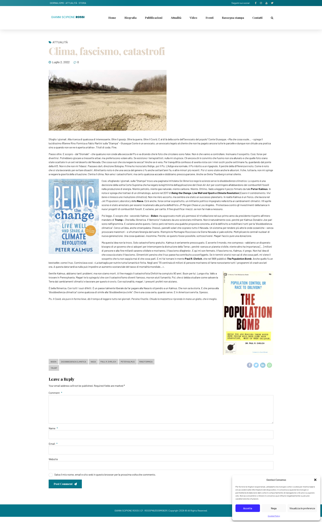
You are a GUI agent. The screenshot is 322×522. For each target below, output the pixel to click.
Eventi (209, 17)
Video (193, 17)
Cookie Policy (274, 516)
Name (53, 428)
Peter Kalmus (128, 361)
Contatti (257, 17)
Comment (55, 392)
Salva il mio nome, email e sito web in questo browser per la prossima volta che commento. (105, 474)
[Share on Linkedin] (262, 365)
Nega (274, 508)
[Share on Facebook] (249, 365)
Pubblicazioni (153, 17)
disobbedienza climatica (73, 361)
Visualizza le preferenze (302, 508)
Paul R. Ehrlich (108, 361)
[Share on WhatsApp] (269, 365)
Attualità (176, 17)
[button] (315, 479)
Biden (53, 361)
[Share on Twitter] (256, 365)
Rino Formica (145, 361)
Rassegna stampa (233, 17)
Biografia (130, 17)
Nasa (93, 361)
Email (53, 443)
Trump (54, 368)
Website (53, 459)
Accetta (247, 508)
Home (112, 17)
